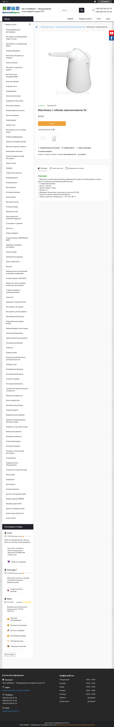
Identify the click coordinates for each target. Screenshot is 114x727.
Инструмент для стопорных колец (16, 131)
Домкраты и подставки (14, 101)
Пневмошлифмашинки (14, 137)
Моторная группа (47, 27)
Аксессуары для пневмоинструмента (13, 218)
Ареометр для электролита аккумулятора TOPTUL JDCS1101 (17, 609)
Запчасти (9, 228)
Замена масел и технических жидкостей (70, 27)
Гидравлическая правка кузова (15, 323)
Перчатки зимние (12, 115)
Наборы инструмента (14, 431)
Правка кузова (11, 352)
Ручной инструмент (13, 446)
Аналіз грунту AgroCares (15, 513)
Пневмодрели (11, 91)
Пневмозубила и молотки (15, 110)
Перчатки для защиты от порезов (15, 57)
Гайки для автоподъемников (16, 338)
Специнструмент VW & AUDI (16, 278)
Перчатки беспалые (13, 96)
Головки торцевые (13, 379)
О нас (99, 19)
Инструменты (11, 187)
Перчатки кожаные (13, 106)
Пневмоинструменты (13, 436)
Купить (52, 123)
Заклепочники (11, 252)
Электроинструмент (13, 441)
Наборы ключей (12, 211)
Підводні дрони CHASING (15, 499)
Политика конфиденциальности (84, 725)
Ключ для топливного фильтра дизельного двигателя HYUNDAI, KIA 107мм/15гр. (16, 551)
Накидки (9, 168)
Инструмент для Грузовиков (16, 312)
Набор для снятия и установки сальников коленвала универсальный (18, 580)
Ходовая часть (11, 86)
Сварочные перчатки (14, 173)
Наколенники (11, 197)
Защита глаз (10, 125)
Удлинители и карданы (14, 257)
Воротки (9, 266)
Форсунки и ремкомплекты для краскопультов (16, 358)
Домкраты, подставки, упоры (16, 427)
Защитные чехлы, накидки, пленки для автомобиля (16, 284)
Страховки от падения (14, 223)
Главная (70, 19)
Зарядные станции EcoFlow (16, 302)
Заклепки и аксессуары (14, 405)
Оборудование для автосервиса (13, 31)
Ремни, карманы (12, 233)
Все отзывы (9, 654)
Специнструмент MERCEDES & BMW (17, 239)
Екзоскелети (10, 484)
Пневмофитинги (12, 178)
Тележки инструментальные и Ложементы (17, 390)
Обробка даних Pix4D (13, 504)
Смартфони (10, 479)
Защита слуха (11, 163)
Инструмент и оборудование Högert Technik (16, 38)
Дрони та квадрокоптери (15, 508)
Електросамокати (12, 489)
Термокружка (11, 120)
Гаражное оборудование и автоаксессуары (15, 421)
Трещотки (9, 297)
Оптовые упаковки (13, 192)
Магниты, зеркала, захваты (16, 146)
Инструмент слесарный (14, 307)
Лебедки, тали (11, 364)
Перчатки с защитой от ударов (14, 69)
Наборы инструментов (14, 396)
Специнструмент (12, 410)
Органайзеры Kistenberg (15, 316)
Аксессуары (10, 474)
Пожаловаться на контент (65, 725)
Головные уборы (12, 207)
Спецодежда (11, 458)
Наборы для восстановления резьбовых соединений (16, 272)
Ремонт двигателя (13, 261)
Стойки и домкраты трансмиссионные (13, 291)
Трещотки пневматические (16, 142)
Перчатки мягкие (12, 81)
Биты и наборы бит (13, 400)
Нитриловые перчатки (14, 151)
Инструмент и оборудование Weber (16, 45)
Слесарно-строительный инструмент (15, 452)
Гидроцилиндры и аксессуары (17, 328)
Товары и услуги (85, 19)
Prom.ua (66, 723)
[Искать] (81, 10)
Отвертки (9, 348)
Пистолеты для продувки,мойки (12, 76)
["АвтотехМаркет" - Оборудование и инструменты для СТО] (11, 10)
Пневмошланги (11, 182)
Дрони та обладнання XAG (16, 494)
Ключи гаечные (11, 63)
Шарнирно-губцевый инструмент (13, 246)
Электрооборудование (14, 333)
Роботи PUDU (11, 518)
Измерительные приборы (15, 415)
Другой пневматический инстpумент (15, 157)
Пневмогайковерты (13, 51)
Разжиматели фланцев (14, 369)
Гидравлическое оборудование (12, 464)
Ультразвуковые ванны (14, 374)
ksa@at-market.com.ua (10, 711)
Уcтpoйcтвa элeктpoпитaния (16, 470)
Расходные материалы (14, 343)
